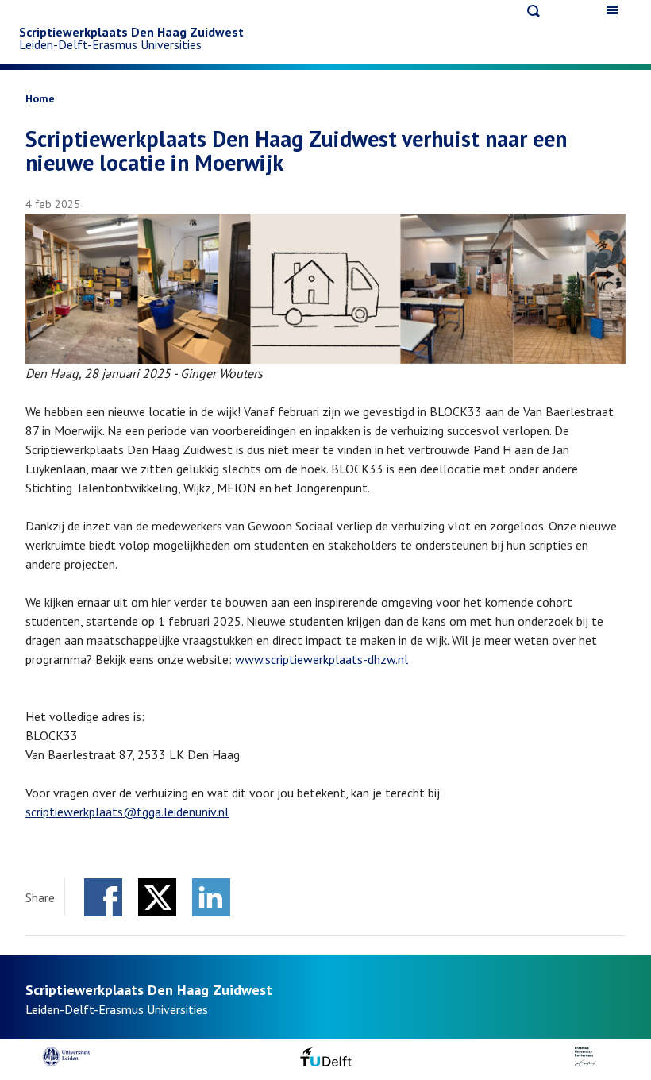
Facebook (103, 897)
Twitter (157, 897)
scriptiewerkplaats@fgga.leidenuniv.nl (127, 812)
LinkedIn (211, 897)
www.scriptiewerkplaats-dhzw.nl (321, 659)
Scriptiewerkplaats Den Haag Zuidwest (131, 32)
